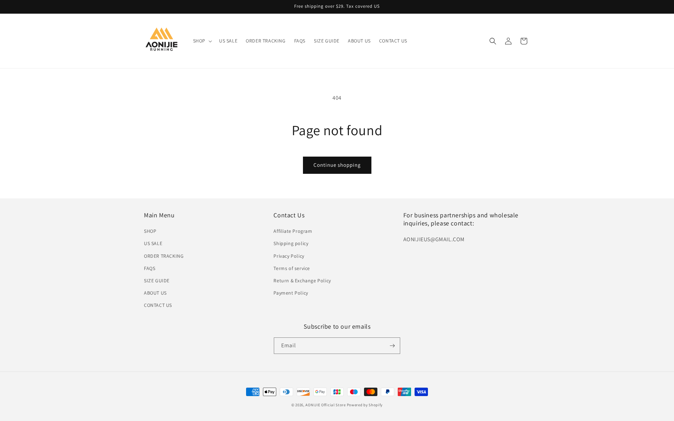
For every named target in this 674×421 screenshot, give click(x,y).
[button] (202, 40)
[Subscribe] (392, 345)
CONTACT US (158, 305)
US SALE (153, 243)
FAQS (149, 268)
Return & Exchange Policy (302, 280)
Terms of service (291, 268)
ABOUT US (155, 293)
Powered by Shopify (365, 404)
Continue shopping (337, 165)
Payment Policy (290, 293)
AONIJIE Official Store (325, 404)
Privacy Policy (288, 256)
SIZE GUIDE (157, 280)
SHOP (150, 231)
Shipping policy (290, 243)
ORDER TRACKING (164, 256)
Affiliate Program (292, 231)
